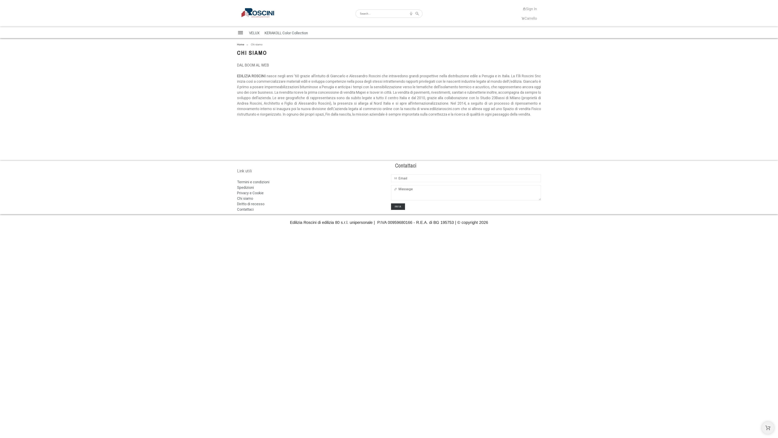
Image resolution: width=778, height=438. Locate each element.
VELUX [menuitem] (254, 33)
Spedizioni (245, 187)
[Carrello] (768, 428)
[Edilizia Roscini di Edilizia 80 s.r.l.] (258, 13)
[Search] (417, 13)
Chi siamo (245, 198)
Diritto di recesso (250, 204)
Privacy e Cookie (250, 193)
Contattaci (245, 209)
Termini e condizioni (253, 182)
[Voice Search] (411, 13)
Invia (398, 206)
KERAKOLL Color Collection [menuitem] (286, 33)
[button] (240, 32)
